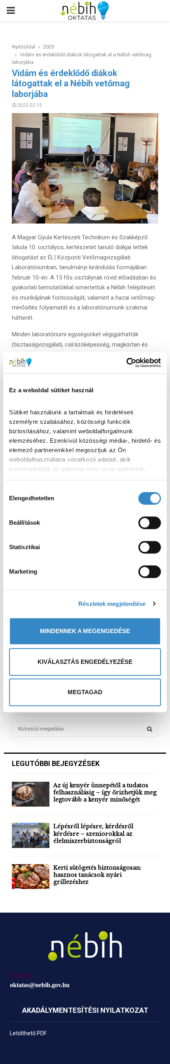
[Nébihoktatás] (85, 946)
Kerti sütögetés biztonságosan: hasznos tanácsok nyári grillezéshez (97, 874)
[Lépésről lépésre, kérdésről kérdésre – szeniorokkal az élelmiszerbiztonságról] (30, 835)
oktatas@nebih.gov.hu (40, 985)
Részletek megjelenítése (111, 603)
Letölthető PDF (28, 1033)
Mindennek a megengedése (85, 631)
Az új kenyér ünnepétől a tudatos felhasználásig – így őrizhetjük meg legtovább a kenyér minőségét (105, 792)
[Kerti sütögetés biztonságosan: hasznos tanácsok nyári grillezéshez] (30, 876)
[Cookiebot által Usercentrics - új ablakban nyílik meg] (126, 363)
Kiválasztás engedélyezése (85, 661)
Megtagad (85, 692)
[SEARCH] (149, 729)
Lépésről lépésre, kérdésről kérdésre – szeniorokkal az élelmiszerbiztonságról (93, 833)
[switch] (149, 522)
